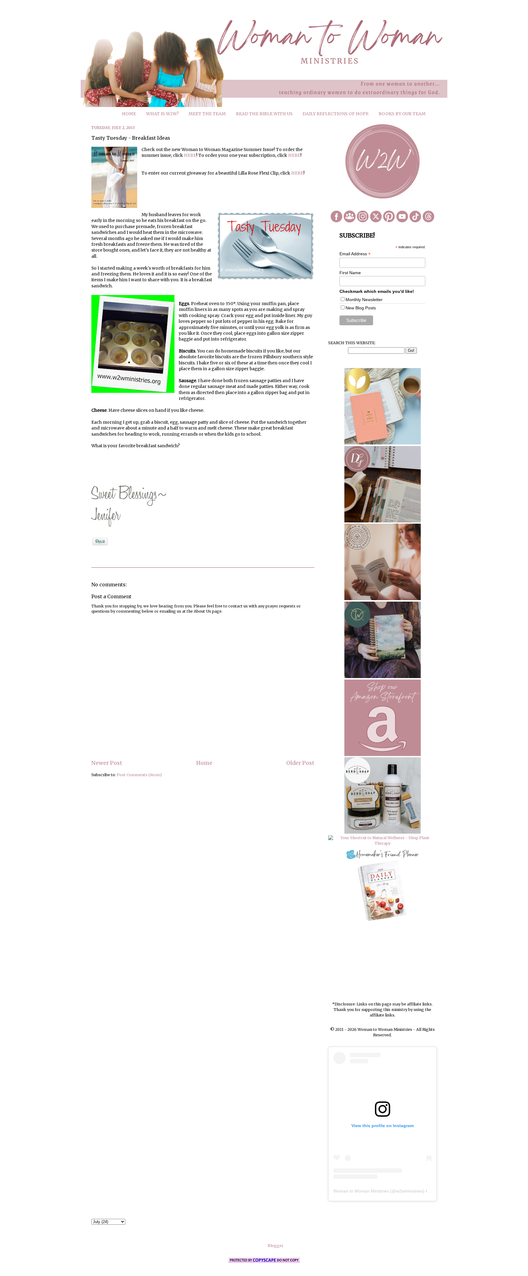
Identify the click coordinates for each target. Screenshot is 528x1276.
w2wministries (409, 1191)
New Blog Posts (361, 307)
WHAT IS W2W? (162, 113)
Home (204, 763)
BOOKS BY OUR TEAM (402, 113)
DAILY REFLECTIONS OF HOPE (335, 113)
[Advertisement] (382, 962)
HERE (190, 155)
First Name (350, 272)
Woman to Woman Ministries (361, 1191)
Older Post (300, 763)
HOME (129, 113)
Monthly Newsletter (364, 299)
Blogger (275, 1245)
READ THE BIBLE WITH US (264, 113)
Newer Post (106, 763)
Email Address (355, 254)
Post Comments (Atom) (139, 775)
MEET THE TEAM (207, 113)
